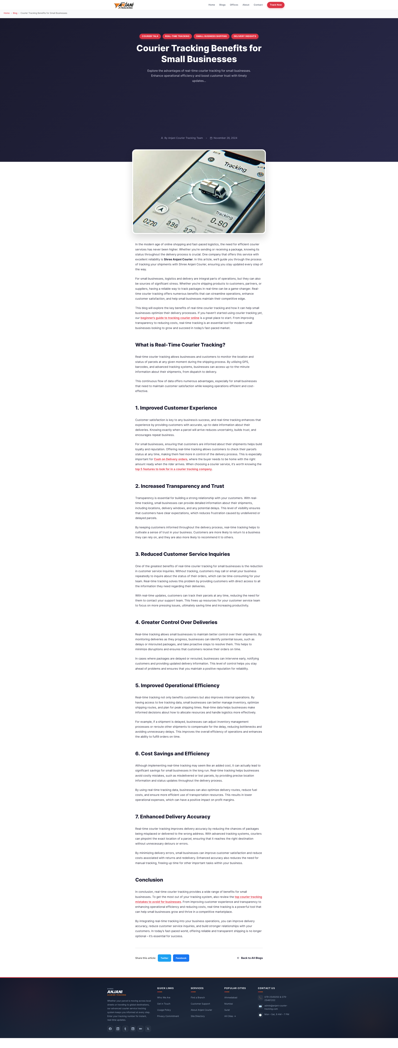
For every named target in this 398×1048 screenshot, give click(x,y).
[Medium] (140, 1029)
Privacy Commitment (168, 1016)
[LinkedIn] (118, 1029)
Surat (227, 1009)
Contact (258, 4)
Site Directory (198, 1016)
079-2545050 (271, 996)
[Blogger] (133, 1029)
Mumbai (228, 1003)
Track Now (276, 4)
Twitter (164, 958)
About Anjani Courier (201, 1009)
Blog (15, 13)
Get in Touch (163, 1003)
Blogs (222, 4)
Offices (234, 4)
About (246, 4)
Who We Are (163, 997)
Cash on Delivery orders (170, 459)
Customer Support (200, 1003)
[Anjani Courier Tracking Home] (123, 5)
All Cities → (230, 1016)
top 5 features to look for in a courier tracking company (173, 469)
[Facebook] (110, 1029)
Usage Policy (164, 1009)
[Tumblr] (125, 1029)
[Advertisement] (199, 109)
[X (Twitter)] (148, 1029)
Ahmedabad (230, 997)
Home (211, 4)
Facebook (181, 958)
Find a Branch (198, 997)
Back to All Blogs (252, 958)
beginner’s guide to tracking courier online (170, 318)
